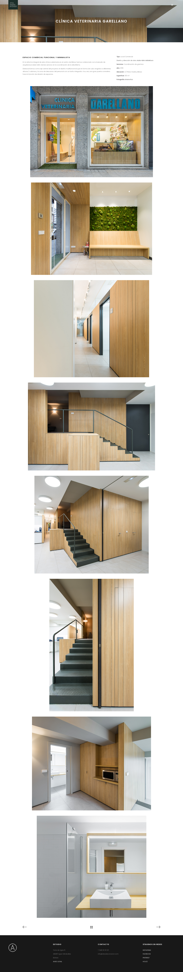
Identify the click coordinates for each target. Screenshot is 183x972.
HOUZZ (145, 961)
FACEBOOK (147, 954)
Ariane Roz (129, 79)
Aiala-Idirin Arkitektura (145, 60)
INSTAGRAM (147, 950)
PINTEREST (146, 958)
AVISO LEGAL (57, 961)
